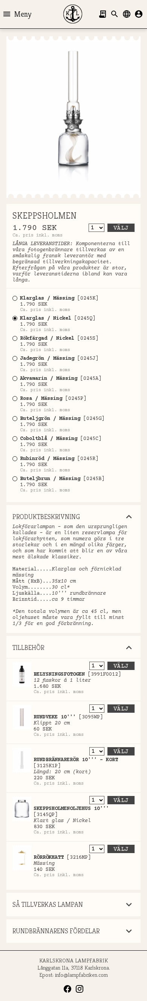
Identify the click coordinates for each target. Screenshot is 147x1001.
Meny (16, 14)
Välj (121, 228)
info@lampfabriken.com (81, 974)
